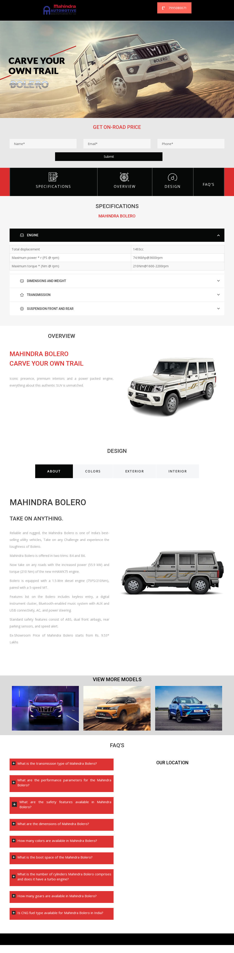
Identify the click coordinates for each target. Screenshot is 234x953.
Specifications (53, 186)
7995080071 (177, 8)
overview (125, 186)
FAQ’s (209, 184)
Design (173, 186)
